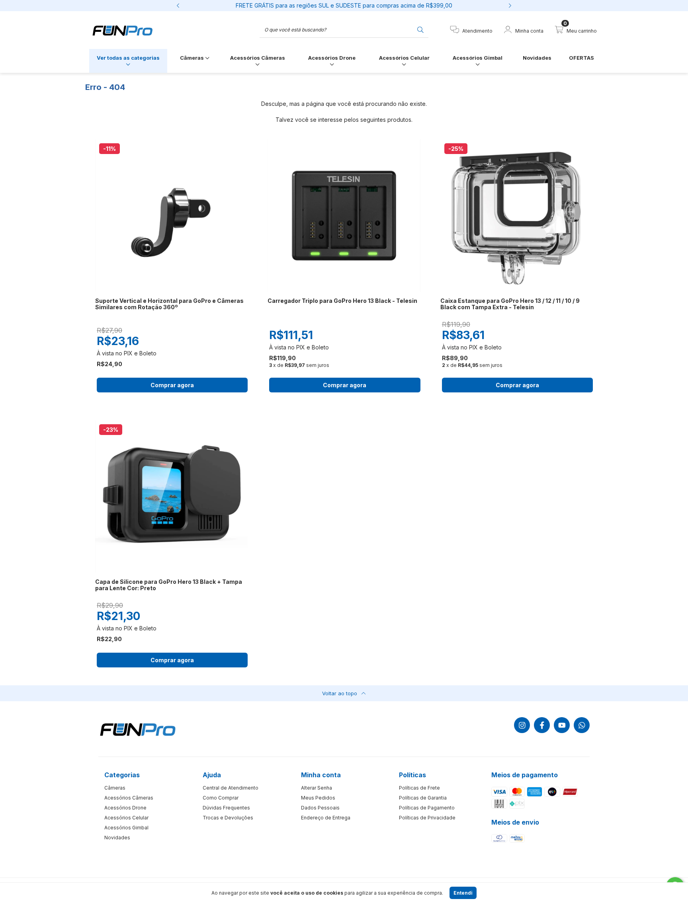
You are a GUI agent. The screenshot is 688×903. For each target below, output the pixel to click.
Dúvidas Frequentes (226, 808)
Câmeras (192, 58)
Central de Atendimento (230, 788)
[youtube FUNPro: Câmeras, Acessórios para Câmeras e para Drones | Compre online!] (562, 725)
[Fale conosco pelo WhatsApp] (582, 725)
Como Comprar (220, 798)
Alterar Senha (316, 788)
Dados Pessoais (320, 808)
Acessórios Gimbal (477, 58)
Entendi (463, 893)
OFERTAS (581, 58)
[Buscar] (420, 29)
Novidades (537, 58)
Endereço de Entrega (325, 818)
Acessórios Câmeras (257, 58)
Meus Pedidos (318, 798)
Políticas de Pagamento (427, 808)
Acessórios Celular (404, 58)
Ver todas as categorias (128, 58)
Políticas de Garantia (423, 798)
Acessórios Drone (332, 58)
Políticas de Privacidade (427, 818)
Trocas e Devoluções (228, 818)
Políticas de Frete (419, 788)
